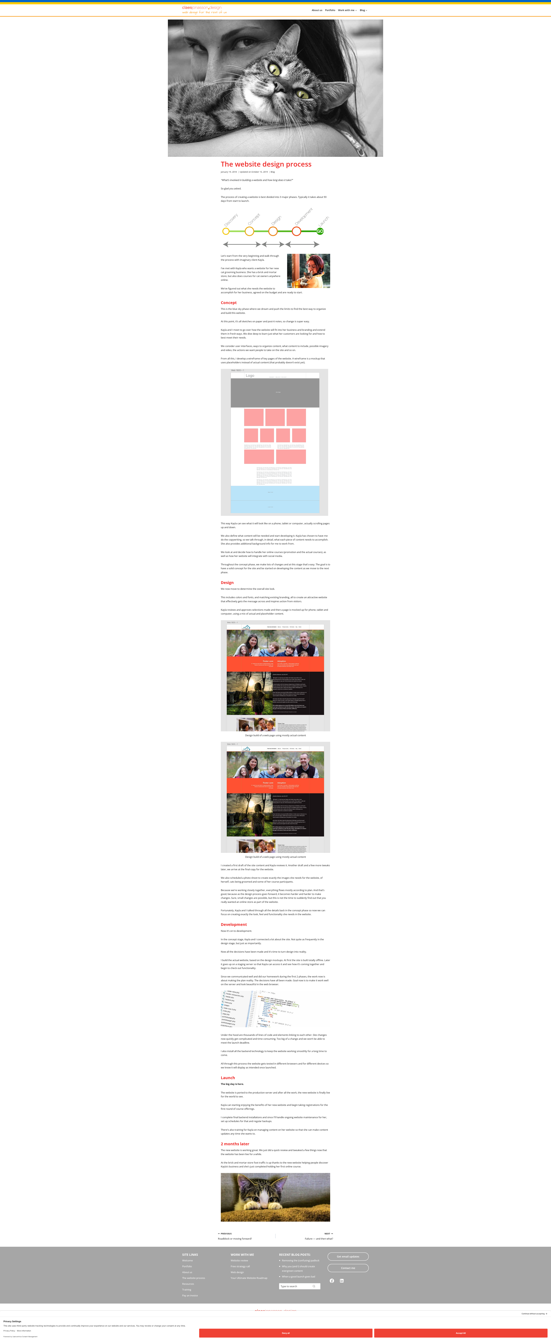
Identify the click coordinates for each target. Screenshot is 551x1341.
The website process (193, 1278)
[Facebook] (332, 1280)
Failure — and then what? (319, 1236)
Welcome (187, 1260)
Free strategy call (240, 1266)
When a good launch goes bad (298, 1276)
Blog (273, 171)
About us (317, 10)
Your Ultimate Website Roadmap (249, 1278)
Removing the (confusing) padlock (300, 1260)
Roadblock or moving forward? (235, 1236)
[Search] (314, 1286)
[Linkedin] (341, 1280)
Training (186, 1289)
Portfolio (330, 10)
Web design (237, 1272)
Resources (188, 1283)
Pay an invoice (190, 1295)
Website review (239, 1260)
